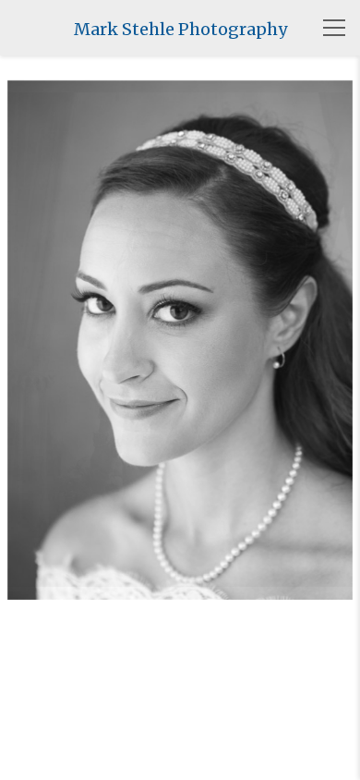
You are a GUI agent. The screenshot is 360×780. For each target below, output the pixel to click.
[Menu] (334, 27)
